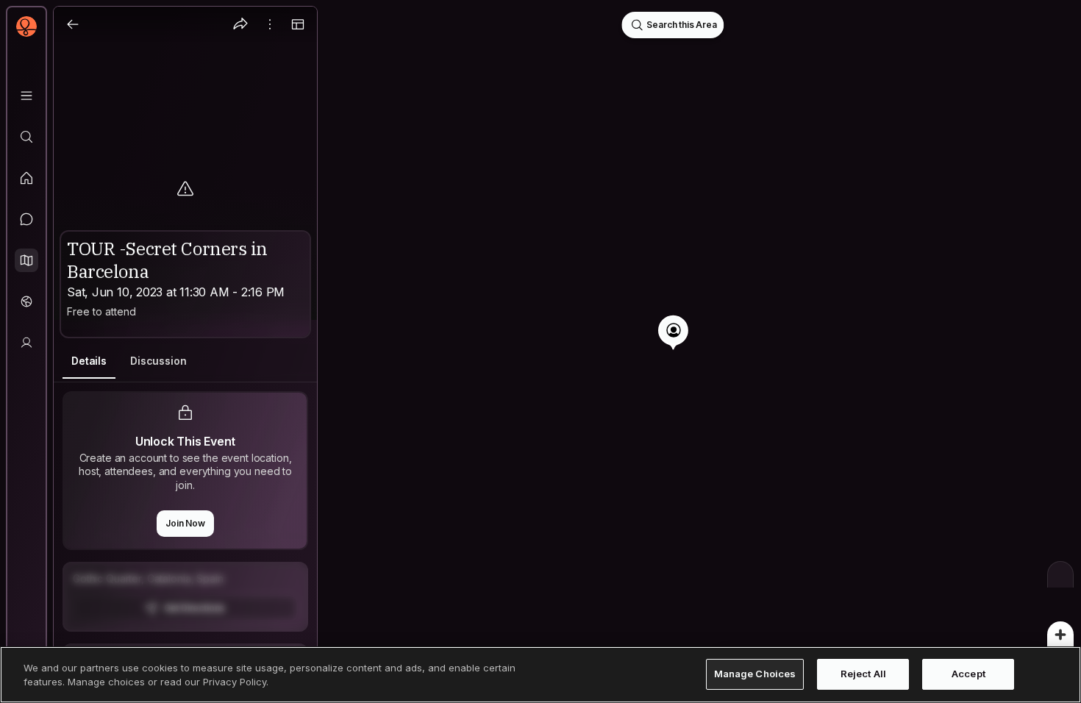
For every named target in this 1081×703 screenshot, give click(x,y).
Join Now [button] (185, 523)
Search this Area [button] (681, 24)
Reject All (863, 674)
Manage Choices (755, 674)
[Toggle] (298, 24)
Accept (968, 674)
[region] (540, 351)
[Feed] (26, 178)
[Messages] (26, 219)
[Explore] (26, 137)
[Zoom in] (1060, 634)
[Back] (73, 24)
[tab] (89, 361)
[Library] (26, 95)
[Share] (240, 24)
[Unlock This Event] (185, 597)
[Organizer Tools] (270, 24)
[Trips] (26, 301)
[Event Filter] (1060, 574)
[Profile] (26, 342)
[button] (26, 260)
